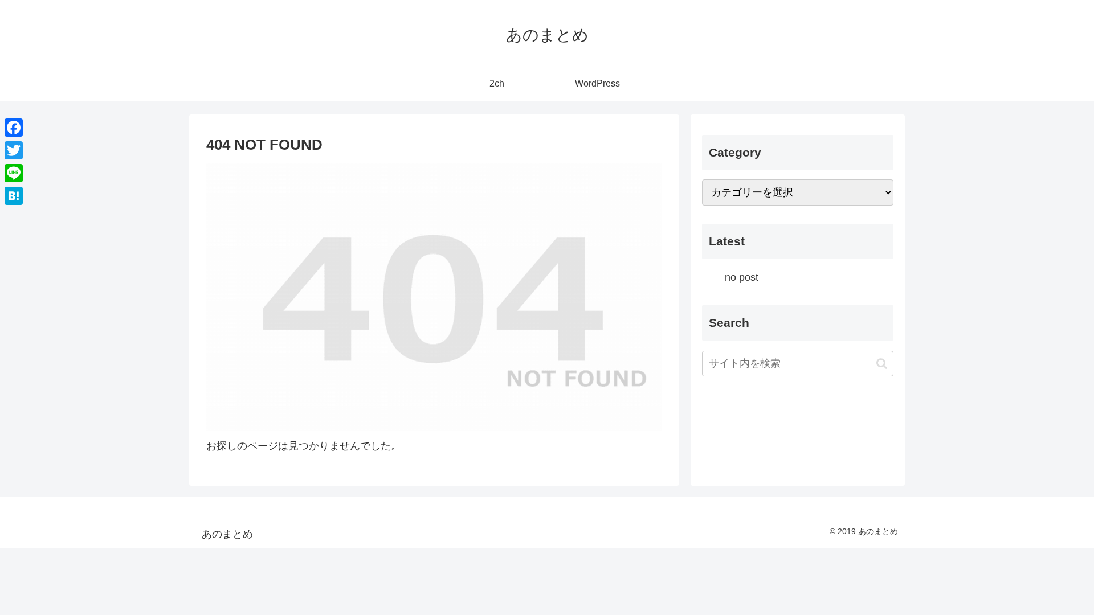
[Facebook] (13, 127)
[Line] (13, 173)
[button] (882, 363)
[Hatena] (13, 195)
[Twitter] (13, 150)
